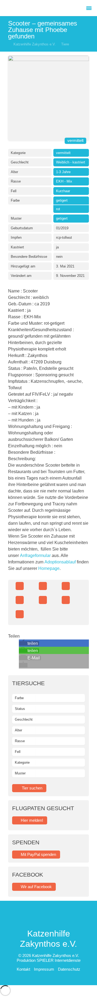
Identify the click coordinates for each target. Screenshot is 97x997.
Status (20, 709)
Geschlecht (24, 719)
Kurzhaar (63, 191)
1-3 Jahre (63, 172)
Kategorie (22, 762)
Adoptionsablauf (60, 562)
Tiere (65, 44)
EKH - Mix (64, 181)
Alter (18, 730)
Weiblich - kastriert (70, 162)
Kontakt (24, 969)
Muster (20, 773)
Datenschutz (69, 969)
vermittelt (75, 140)
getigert (62, 200)
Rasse (20, 741)
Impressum (44, 969)
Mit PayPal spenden (38, 854)
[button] (29, 643)
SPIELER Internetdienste (59, 960)
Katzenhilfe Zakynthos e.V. (34, 44)
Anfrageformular (35, 555)
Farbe (19, 698)
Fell (17, 752)
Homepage (49, 568)
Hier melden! (32, 820)
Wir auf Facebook (36, 886)
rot (58, 209)
